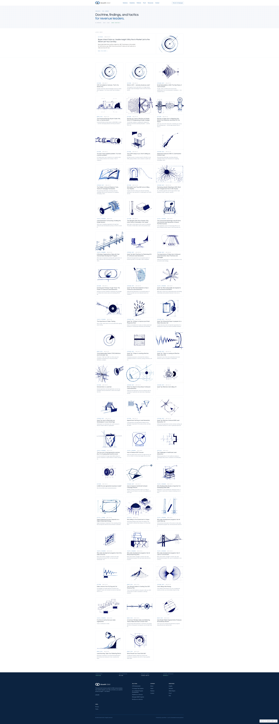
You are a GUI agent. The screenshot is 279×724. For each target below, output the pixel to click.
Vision (151, 688)
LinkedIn (97, 694)
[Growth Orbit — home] (102, 3)
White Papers (172, 690)
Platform (139, 2)
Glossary (171, 688)
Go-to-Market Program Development (137, 691)
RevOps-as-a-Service (137, 699)
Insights (170, 686)
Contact (157, 2)
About (151, 686)
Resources (150, 2)
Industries (132, 2)
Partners (152, 690)
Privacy (97, 706)
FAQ (170, 695)
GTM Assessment (136, 686)
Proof (144, 2)
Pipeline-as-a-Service (137, 694)
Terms (96, 709)
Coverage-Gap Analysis (137, 688)
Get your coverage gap (178, 2)
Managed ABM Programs (138, 697)
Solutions (125, 2)
